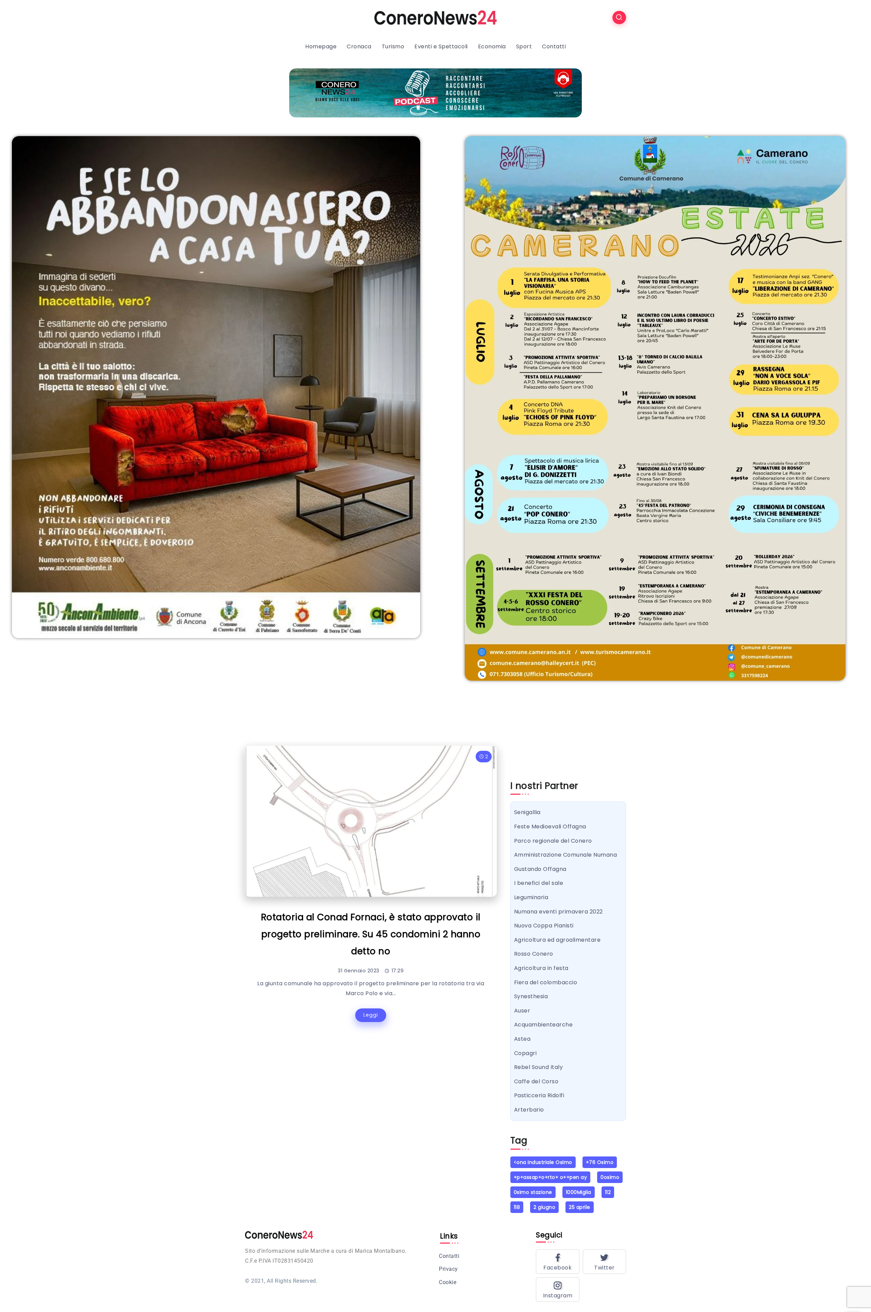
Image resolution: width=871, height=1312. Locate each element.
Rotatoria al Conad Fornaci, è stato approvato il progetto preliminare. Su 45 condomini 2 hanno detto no (371, 934)
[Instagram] (557, 1289)
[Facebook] (557, 1262)
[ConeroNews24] (435, 17)
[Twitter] (604, 1262)
